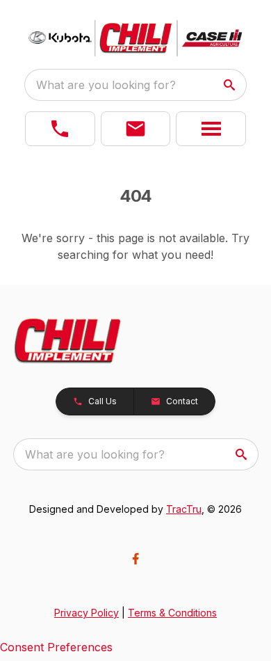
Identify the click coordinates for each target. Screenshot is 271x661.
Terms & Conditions (172, 613)
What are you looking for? (106, 85)
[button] (60, 128)
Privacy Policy (86, 613)
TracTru (184, 509)
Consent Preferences (56, 647)
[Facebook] (135, 558)
